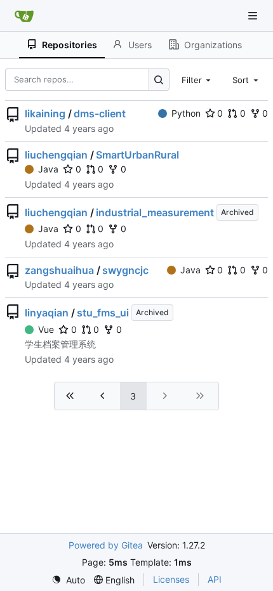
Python (186, 113)
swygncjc (125, 270)
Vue (46, 329)
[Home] (24, 15)
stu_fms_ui (103, 312)
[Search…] (159, 79)
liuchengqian (56, 154)
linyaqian (47, 312)
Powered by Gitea (106, 545)
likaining (45, 113)
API (215, 579)
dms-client (100, 113)
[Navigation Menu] (254, 15)
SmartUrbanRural (137, 154)
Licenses (171, 579)
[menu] (68, 580)
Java (48, 169)
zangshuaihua (59, 270)
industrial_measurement (155, 212)
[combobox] (197, 79)
